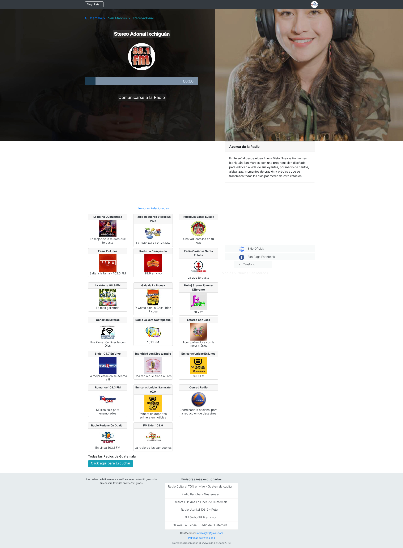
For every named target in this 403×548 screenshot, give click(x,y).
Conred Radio (198, 387)
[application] (141, 81)
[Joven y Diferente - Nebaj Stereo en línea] (198, 301)
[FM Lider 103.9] (153, 437)
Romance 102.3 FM (108, 387)
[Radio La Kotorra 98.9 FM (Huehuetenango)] (107, 297)
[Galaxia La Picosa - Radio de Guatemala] (153, 297)
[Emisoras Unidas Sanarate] (153, 403)
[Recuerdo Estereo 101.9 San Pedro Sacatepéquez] (153, 232)
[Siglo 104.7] (107, 365)
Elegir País (93, 4)
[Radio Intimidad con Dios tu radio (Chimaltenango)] (153, 365)
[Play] (90, 81)
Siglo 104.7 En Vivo (108, 353)
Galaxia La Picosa (153, 285)
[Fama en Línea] (107, 263)
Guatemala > (95, 18)
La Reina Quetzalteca (107, 216)
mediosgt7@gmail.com (209, 533)
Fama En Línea (108, 251)
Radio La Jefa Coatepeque (153, 319)
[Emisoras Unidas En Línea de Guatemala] (198, 365)
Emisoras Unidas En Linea (198, 353)
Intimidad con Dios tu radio (153, 353)
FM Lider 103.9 (153, 425)
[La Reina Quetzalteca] (107, 228)
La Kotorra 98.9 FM (107, 285)
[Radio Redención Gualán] (107, 437)
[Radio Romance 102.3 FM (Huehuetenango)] (107, 399)
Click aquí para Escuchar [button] (110, 463)
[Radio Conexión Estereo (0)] (107, 331)
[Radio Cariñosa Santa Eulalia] (198, 267)
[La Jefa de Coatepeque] (153, 331)
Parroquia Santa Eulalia (198, 216)
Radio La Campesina (153, 251)
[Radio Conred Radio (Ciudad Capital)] (198, 399)
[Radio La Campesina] (153, 263)
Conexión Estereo (108, 319)
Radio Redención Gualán (107, 425)
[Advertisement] (153, 172)
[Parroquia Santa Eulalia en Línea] (198, 228)
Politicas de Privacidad (201, 537)
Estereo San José (198, 319)
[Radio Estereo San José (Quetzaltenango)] (198, 331)
